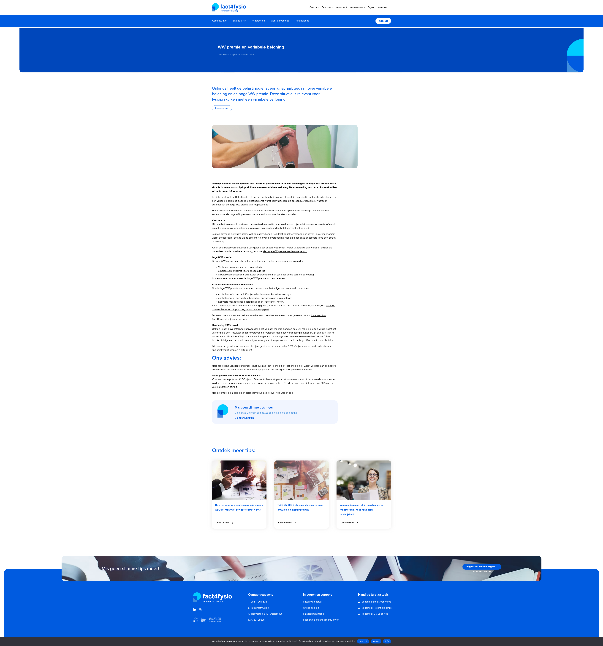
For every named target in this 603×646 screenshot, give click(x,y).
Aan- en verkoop (280, 20)
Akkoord (363, 641)
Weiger (376, 641)
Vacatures (382, 7)
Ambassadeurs (357, 7)
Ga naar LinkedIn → (246, 418)
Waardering (258, 20)
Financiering (302, 20)
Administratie (219, 20)
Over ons (314, 7)
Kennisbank (341, 7)
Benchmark (327, 7)
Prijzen (371, 7)
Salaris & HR (239, 20)
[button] (225, 523)
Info (387, 641)
